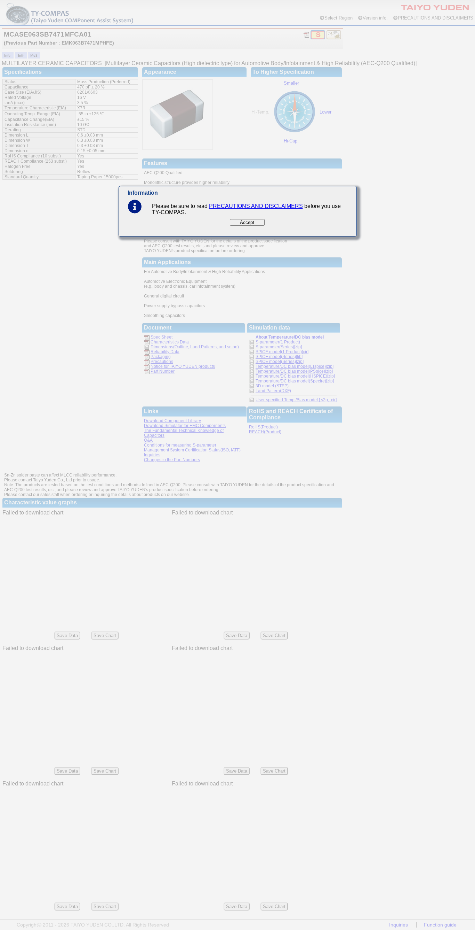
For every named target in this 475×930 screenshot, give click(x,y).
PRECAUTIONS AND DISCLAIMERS (256, 206)
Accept (247, 222)
